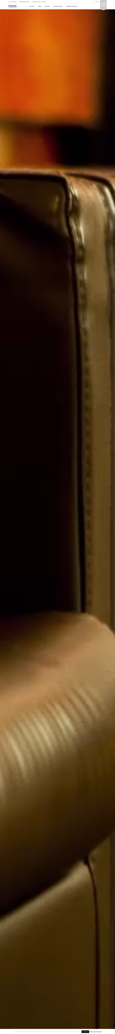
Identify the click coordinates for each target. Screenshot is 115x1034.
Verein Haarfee (58, 6)
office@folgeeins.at (24, 1)
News (39, 6)
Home (24, 6)
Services (32, 6)
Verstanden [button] (85, 1031)
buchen (103, 4)
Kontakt (47, 6)
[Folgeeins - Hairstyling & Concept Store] (14, 6)
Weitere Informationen (95, 1031)
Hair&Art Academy (71, 6)
